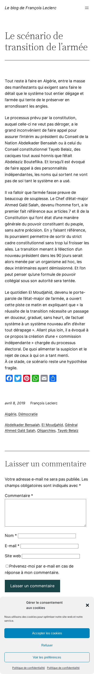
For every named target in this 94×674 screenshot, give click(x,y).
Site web (13, 556)
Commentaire (19, 495)
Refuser (47, 645)
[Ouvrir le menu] (86, 8)
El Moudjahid (52, 425)
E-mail (12, 545)
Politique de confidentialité (28, 667)
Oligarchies (46, 430)
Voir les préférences (47, 657)
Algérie (10, 414)
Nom (11, 535)
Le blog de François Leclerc (30, 7)
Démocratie (28, 414)
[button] (87, 605)
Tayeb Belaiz (67, 430)
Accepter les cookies (47, 633)
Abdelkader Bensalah (22, 425)
